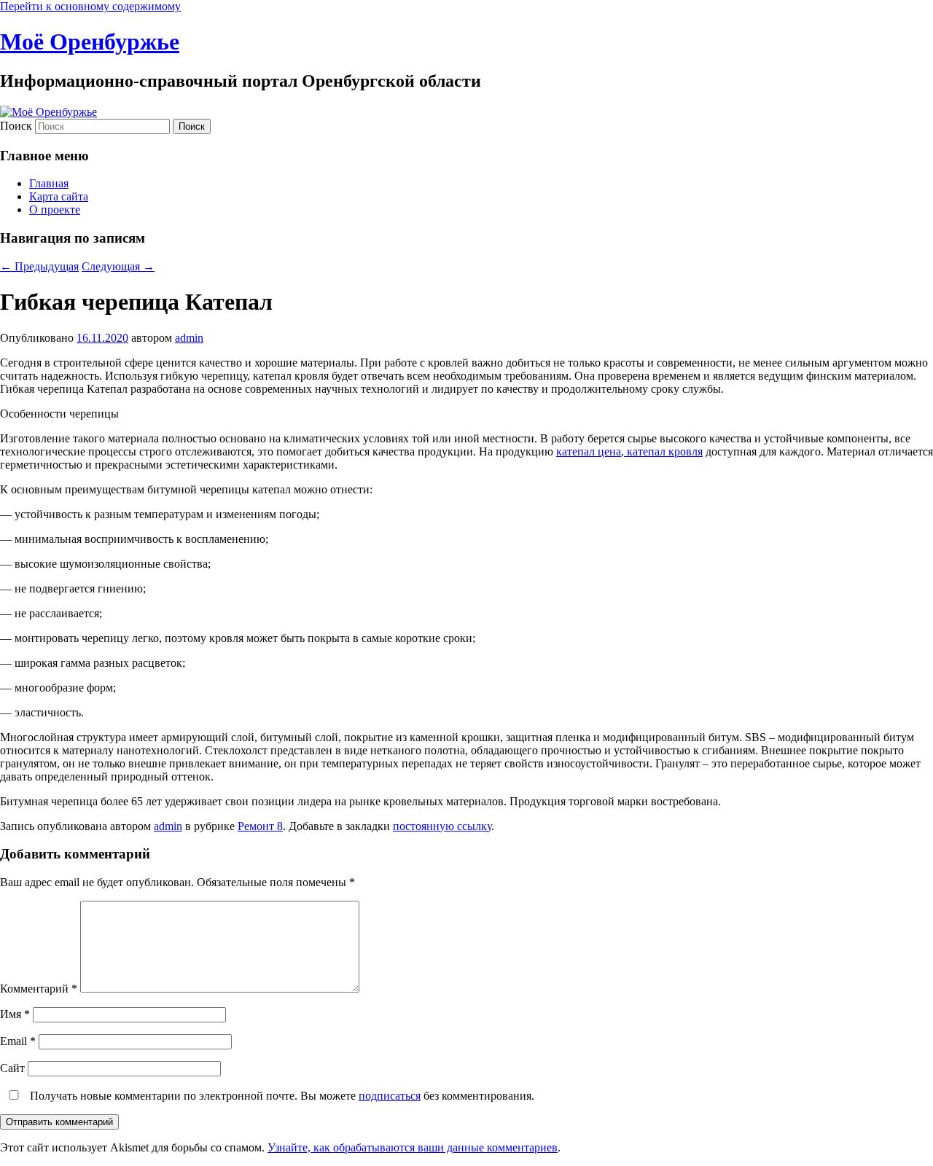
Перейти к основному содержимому (90, 6)
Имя (15, 1014)
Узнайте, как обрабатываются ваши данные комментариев (413, 1147)
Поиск (16, 126)
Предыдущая (39, 266)
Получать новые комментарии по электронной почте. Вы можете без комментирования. (280, 1095)
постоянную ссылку (442, 826)
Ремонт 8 (260, 826)
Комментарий (38, 988)
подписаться (390, 1095)
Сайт (12, 1068)
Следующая (118, 266)
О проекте (54, 209)
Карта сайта (58, 196)
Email (18, 1041)
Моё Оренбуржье (89, 41)
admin (189, 338)
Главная (49, 183)
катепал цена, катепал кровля (629, 451)
